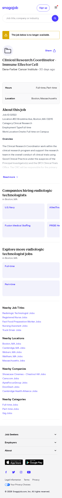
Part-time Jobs (10, 409)
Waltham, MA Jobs (12, 356)
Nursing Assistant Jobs (14, 326)
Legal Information (13, 480)
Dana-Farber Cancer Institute (19, 69)
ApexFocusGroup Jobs (14, 383)
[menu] (56, 8)
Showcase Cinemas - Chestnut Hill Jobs (24, 374)
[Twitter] (13, 472)
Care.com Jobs (10, 378)
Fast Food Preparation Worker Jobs (21, 321)
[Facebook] (6, 472)
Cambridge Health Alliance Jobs (19, 391)
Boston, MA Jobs (11, 344)
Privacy (35, 480)
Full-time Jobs (10, 405)
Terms (26, 480)
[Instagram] (21, 472)
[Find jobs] (55, 18)
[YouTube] (29, 472)
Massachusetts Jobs (13, 360)
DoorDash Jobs (10, 387)
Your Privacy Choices (20, 485)
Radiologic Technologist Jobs (18, 313)
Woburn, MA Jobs (12, 352)
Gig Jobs (7, 413)
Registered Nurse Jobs (14, 317)
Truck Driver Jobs (11, 330)
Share (48, 50)
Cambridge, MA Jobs (13, 348)
